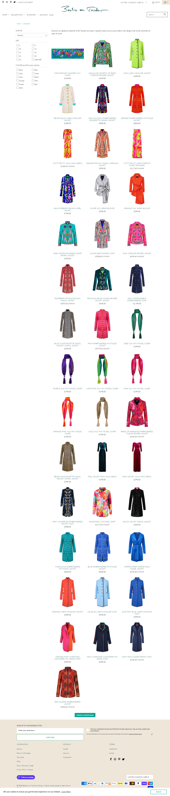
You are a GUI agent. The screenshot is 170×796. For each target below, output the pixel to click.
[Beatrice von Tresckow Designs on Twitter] (14, 2)
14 (20, 52)
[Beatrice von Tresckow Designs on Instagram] (7, 2)
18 (20, 56)
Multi (36, 77)
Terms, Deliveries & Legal (25, 766)
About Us (66, 753)
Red (35, 84)
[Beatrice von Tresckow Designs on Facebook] (3, 2)
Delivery (19, 749)
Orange (21, 81)
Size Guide (20, 757)
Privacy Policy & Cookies (25, 770)
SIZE (17, 41)
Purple (21, 84)
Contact (65, 749)
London (111, 753)
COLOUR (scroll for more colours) (27, 65)
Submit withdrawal (85, 715)
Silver (21, 88)
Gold (20, 74)
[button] (5, 15)
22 (20, 60)
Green (36, 74)
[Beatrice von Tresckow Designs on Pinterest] (10, 2)
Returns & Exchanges (24, 753)
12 (35, 49)
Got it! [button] (158, 792)
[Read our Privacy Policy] (151, 734)
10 (20, 49)
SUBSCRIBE (50, 737)
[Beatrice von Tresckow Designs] (85, 9)
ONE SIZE (38, 60)
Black (21, 70)
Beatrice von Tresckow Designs (33, 786)
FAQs (18, 761)
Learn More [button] (66, 792)
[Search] (165, 14)
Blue (36, 70)
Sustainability (67, 757)
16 (35, 52)
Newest (20, 35)
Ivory (21, 77)
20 (35, 56)
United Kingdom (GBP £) (132, 2)
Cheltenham (113, 749)
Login (157, 2)
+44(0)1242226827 (25, 2)
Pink (36, 81)
